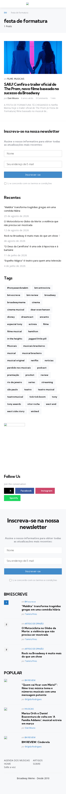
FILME (10, 78)
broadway (50, 295)
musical (11, 353)
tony (54, 396)
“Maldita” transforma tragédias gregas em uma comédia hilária (30, 208)
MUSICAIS (19, 78)
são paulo (12, 389)
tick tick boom (37, 396)
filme (46, 324)
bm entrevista (42, 287)
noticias (49, 360)
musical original (16, 360)
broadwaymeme (16, 302)
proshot (29, 375)
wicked (35, 411)
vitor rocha (33, 404)
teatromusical (15, 396)
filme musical (14, 331)
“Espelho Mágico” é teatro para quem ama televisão (32, 260)
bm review (32, 295)
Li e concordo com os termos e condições (30, 183)
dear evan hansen (40, 309)
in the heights (14, 338)
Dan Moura (13, 98)
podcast (41, 367)
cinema (36, 302)
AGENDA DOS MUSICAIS (17, 760)
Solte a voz (10, 767)
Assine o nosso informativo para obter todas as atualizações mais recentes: (32, 143)
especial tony (14, 324)
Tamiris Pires (31, 614)
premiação (13, 375)
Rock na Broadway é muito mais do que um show (31, 235)
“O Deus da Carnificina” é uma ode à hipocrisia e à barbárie (31, 248)
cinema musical (15, 309)
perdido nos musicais (19, 367)
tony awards (14, 404)
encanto (44, 316)
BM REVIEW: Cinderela (36, 742)
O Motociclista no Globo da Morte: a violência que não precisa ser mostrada (31, 223)
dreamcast (27, 316)
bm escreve (13, 295)
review (44, 375)
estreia (33, 324)
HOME (7, 763)
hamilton (33, 331)
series (31, 382)
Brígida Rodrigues (33, 699)
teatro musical (46, 389)
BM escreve (30, 601)
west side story (16, 411)
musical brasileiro (32, 353)
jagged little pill (37, 338)
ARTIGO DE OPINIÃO (34, 623)
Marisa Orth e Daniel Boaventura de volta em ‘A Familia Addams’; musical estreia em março (42, 718)
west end (51, 404)
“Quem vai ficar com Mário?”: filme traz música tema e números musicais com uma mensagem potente (40, 689)
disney (11, 316)
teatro (28, 389)
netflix (34, 360)
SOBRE (36, 763)
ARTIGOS (38, 760)
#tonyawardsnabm (17, 287)
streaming (47, 382)
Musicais (12, 345)
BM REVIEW (30, 680)
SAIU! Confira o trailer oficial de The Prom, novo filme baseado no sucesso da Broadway (31, 88)
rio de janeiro (14, 382)
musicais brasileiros (34, 345)
